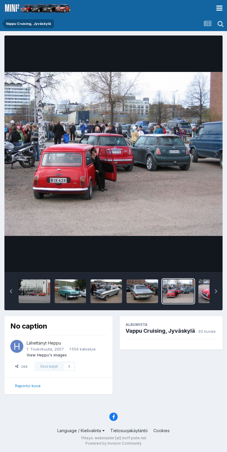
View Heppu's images (47, 355)
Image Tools (198, 261)
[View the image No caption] (34, 291)
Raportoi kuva (27, 385)
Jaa (22, 366)
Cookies (161, 430)
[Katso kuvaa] (113, 154)
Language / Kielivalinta (79, 430)
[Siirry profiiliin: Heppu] (16, 346)
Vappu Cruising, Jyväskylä (160, 331)
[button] (10, 291)
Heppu (54, 342)
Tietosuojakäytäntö (129, 430)
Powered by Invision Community (113, 443)
